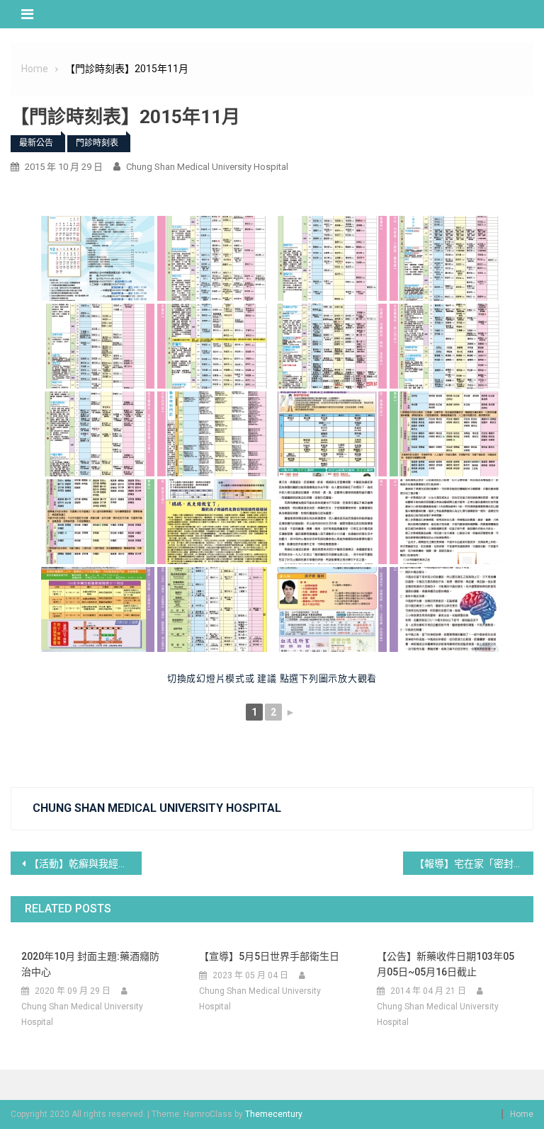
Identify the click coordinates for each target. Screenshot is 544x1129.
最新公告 (36, 143)
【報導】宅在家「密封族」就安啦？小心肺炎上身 (474, 863)
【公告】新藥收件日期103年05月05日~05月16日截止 (445, 964)
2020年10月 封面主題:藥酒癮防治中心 (90, 964)
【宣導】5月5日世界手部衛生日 (269, 956)
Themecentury (273, 1114)
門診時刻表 (97, 143)
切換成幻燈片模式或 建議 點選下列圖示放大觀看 (272, 678)
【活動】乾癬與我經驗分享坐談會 (85, 863)
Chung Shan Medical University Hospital (207, 166)
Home (521, 1114)
